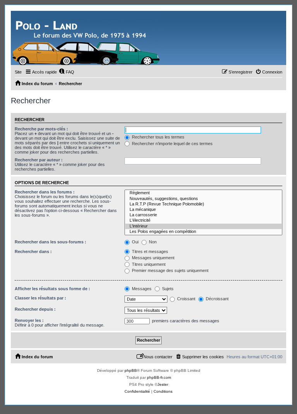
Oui (134, 242)
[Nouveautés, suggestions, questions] (203, 199)
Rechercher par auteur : (39, 159)
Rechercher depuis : (35, 309)
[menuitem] (66, 72)
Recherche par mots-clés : (41, 129)
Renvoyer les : (29, 320)
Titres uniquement (148, 264)
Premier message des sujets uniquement (169, 270)
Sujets (167, 288)
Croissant (185, 298)
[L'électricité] (203, 220)
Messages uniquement (152, 257)
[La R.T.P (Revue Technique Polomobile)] (203, 204)
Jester (162, 384)
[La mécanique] (203, 209)
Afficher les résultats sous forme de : (52, 288)
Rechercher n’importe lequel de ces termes (172, 143)
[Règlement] (203, 193)
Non (152, 242)
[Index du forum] (87, 38)
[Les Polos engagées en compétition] (203, 231)
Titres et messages (149, 251)
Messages (141, 288)
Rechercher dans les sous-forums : (50, 242)
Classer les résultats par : (40, 298)
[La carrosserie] (203, 215)
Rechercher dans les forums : (45, 192)
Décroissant (217, 298)
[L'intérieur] (203, 226)
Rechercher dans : (33, 251)
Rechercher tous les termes (157, 137)
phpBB (131, 370)
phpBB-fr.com (159, 377)
